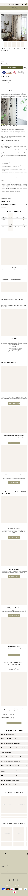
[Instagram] (13, 880)
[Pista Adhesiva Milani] (14, 630)
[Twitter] (3, 76)
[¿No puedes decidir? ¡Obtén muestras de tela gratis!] (14, 379)
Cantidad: (2, 61)
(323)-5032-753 (8, 865)
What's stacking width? (6, 752)
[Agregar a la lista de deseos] (25, 68)
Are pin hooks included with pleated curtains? (11, 756)
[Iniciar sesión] (23, 4)
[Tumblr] (8, 76)
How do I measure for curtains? (8, 734)
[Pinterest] (6, 76)
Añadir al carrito (12, 67)
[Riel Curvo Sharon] (14, 553)
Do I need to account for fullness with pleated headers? (13, 747)
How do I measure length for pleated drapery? (11, 743)
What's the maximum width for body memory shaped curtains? (12, 771)
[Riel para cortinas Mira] (14, 509)
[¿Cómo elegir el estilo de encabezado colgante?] (14, 419)
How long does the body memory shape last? (10, 780)
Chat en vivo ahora (4, 863)
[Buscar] (4, 4)
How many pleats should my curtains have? (10, 761)
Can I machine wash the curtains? (8, 784)
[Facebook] (1, 76)
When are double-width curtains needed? (10, 765)
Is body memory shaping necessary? (9, 775)
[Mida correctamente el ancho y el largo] (14, 458)
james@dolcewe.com (4, 861)
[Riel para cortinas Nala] (14, 591)
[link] (14, 8)
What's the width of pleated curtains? (9, 738)
